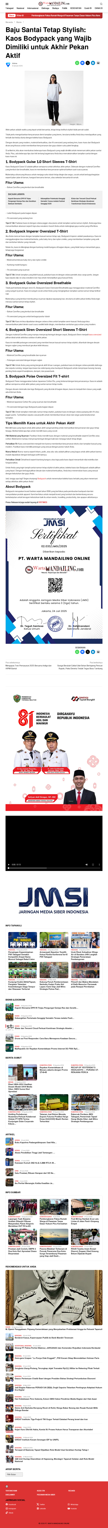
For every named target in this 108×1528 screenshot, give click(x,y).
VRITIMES (42, 502)
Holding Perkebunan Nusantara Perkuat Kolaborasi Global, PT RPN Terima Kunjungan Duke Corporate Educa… (22, 1119)
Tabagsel (11, 950)
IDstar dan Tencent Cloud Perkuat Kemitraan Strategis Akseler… (44, 1028)
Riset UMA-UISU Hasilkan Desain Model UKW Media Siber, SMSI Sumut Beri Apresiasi (20, 1088)
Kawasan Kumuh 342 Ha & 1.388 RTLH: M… (35, 1163)
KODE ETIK (41, 1491)
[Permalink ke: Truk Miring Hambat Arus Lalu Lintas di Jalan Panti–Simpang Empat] (85, 1207)
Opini (16, 1171)
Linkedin (43, 1508)
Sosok (8, 1327)
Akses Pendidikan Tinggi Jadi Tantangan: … (35, 1153)
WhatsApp (74, 1504)
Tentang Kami (11, 1491)
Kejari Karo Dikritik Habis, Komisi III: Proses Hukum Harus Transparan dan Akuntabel (54, 1430)
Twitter (42, 1504)
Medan (10, 1082)
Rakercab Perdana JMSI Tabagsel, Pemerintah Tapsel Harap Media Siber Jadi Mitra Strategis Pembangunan (84, 1118)
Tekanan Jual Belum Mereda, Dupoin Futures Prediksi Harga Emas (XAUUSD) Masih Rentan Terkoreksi (54, 1118)
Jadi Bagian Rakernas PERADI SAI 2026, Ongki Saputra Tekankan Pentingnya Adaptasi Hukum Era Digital (58, 1389)
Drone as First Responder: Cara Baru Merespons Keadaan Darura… (46, 1038)
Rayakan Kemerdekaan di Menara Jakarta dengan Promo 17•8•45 (54, 1070)
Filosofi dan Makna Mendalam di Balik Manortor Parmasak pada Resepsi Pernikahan (84, 984)
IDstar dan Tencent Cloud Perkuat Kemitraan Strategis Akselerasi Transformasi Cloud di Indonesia (83, 201)
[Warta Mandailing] (54, 3)
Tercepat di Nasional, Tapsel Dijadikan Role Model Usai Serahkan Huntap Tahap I (52, 1450)
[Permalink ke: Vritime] (8, 64)
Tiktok (11, 1513)
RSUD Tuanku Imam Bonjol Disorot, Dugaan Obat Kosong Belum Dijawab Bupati (85, 1251)
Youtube (74, 1508)
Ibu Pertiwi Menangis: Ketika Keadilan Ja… (34, 1183)
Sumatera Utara (46, 1065)
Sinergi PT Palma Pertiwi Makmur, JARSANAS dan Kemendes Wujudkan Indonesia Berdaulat (57, 1348)
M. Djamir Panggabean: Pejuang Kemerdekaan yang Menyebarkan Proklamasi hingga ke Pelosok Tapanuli (54, 1329)
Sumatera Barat (14, 1217)
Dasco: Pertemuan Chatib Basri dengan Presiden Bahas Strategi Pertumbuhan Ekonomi (55, 1379)
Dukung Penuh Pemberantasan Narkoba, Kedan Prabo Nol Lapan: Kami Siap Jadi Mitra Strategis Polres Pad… (54, 985)
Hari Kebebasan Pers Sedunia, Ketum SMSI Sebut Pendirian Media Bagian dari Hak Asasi (56, 1399)
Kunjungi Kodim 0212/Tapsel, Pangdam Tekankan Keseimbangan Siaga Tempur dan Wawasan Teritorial (22, 985)
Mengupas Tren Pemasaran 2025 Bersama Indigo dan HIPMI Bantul (28, 665)
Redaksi (71, 1491)
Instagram (12, 1508)
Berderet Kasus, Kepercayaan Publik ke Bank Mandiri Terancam (44, 1338)
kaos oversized (95, 334)
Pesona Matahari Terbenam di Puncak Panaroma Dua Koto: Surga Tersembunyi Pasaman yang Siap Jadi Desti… (53, 1252)
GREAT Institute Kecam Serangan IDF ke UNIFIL (37, 1440)
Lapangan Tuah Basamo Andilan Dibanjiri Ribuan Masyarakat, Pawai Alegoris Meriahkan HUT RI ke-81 (21, 1222)
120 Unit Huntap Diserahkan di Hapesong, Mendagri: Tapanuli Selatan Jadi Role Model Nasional (54, 1460)
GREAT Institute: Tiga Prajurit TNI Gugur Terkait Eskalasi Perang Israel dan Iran (51, 1419)
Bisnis (17, 1006)
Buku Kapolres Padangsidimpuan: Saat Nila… (36, 1142)
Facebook (12, 1504)
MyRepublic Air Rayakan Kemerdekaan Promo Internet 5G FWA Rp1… (47, 1049)
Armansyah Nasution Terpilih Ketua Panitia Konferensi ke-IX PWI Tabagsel (54, 954)
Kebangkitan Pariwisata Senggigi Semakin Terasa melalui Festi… (44, 1018)
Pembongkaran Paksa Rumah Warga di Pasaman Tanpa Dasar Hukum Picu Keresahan (53, 1221)
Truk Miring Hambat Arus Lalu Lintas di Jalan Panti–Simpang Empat (85, 1221)
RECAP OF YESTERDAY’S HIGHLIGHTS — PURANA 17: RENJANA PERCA (84, 1070)
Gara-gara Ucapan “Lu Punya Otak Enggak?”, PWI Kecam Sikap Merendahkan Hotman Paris (57, 1358)
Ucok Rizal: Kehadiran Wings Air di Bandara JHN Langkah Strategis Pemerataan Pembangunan (84, 956)
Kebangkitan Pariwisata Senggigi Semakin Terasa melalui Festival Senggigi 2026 (53, 201)
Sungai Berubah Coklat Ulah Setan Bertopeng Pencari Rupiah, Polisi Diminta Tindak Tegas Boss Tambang (79, 665)
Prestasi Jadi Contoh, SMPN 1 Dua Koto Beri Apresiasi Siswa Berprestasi (22, 1251)
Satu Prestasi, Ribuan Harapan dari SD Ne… (35, 1173)
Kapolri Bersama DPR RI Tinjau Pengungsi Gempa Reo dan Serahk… (46, 1008)
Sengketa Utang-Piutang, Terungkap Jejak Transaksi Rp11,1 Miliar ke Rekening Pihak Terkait (57, 1368)
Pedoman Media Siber (46, 1495)
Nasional (18, 1336)
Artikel (17, 1140)
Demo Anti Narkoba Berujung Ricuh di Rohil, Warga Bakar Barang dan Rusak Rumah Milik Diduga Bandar (56, 1409)
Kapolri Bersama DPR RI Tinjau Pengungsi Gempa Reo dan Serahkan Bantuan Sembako (22, 201)
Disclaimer (10, 1495)
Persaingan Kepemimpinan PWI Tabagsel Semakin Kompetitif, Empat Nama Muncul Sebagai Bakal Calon (21, 956)
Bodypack (41, 478)
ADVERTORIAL (19, 1346)
